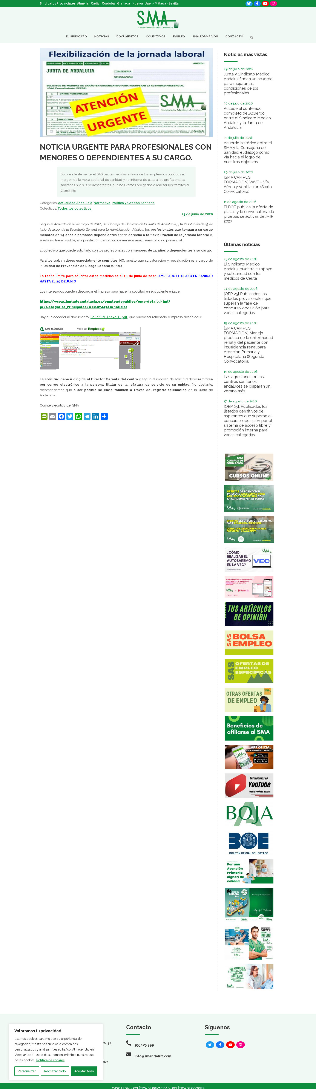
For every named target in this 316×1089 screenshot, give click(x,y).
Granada (123, 3)
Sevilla (174, 3)
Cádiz (95, 3)
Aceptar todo (84, 1071)
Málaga (160, 3)
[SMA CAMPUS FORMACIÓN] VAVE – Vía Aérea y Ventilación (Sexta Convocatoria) (248, 184)
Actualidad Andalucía (75, 203)
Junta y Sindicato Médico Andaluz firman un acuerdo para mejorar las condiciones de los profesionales (248, 83)
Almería (83, 3)
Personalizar (27, 1071)
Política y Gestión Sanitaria (133, 203)
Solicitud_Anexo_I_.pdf (109, 317)
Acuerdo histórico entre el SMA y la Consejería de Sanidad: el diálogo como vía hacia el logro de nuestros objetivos (248, 152)
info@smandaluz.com (153, 1056)
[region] (56, 1052)
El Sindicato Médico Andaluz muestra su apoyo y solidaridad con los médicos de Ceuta (248, 271)
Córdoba (108, 3)
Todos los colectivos (74, 208)
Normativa (102, 203)
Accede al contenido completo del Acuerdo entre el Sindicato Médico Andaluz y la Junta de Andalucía (247, 118)
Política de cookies (50, 1060)
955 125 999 (144, 1045)
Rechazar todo (55, 1071)
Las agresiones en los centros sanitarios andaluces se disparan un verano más (247, 383)
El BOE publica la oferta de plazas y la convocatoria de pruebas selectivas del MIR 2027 (249, 214)
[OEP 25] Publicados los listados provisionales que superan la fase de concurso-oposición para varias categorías (248, 303)
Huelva (137, 3)
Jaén (148, 3)
